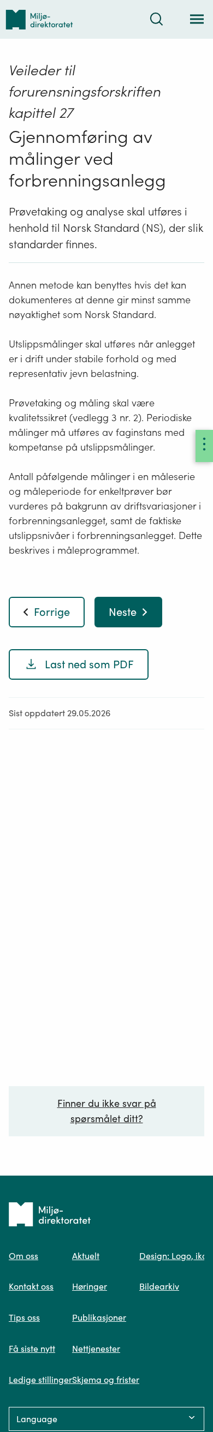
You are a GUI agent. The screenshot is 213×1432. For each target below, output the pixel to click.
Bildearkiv (159, 1286)
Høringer (89, 1286)
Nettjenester (96, 1348)
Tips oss (24, 1317)
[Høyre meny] (204, 446)
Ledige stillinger (40, 1379)
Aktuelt (85, 1255)
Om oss (23, 1255)
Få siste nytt (32, 1348)
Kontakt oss (31, 1286)
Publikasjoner (99, 1317)
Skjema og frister (105, 1379)
